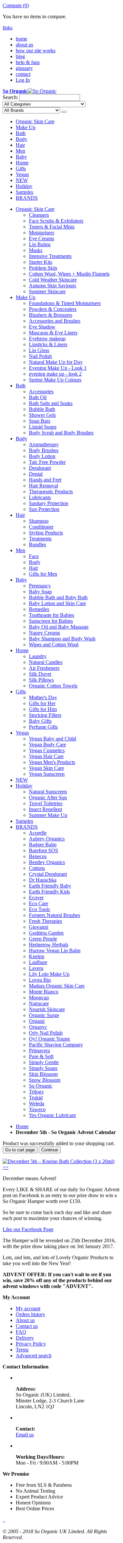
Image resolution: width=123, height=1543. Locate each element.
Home (22, 162)
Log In (23, 80)
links (7, 27)
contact (23, 74)
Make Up (25, 127)
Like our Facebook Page (28, 1229)
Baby (21, 157)
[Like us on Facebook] (3, 1519)
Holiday (24, 186)
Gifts (21, 168)
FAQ (21, 1332)
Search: (10, 97)
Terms (22, 1349)
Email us (25, 1434)
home (21, 39)
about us (24, 44)
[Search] (64, 112)
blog (20, 56)
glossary (24, 68)
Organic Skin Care (35, 121)
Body (21, 139)
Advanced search (33, 1355)
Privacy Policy (31, 1344)
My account (28, 1308)
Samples (24, 192)
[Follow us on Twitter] (4, 1519)
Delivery (25, 1338)
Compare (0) (16, 5)
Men (20, 151)
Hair (20, 145)
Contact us (27, 1326)
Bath (21, 133)
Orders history (30, 1314)
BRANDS (27, 198)
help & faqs (28, 62)
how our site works (35, 50)
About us (25, 1320)
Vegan (22, 174)
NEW (22, 180)
